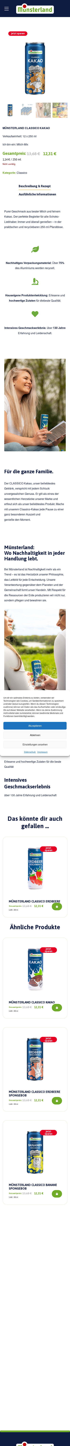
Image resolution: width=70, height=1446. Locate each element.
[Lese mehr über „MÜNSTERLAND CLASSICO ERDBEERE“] (57, 906)
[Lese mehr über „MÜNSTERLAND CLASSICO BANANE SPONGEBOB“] (57, 1194)
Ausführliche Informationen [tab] (37, 194)
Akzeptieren (35, 725)
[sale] (35, 868)
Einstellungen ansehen (35, 744)
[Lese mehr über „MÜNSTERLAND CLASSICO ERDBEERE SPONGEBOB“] (57, 1100)
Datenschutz (30, 751)
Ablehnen (35, 735)
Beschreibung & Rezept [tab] (35, 186)
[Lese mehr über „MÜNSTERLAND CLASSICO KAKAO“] (57, 1007)
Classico (22, 173)
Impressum (42, 751)
